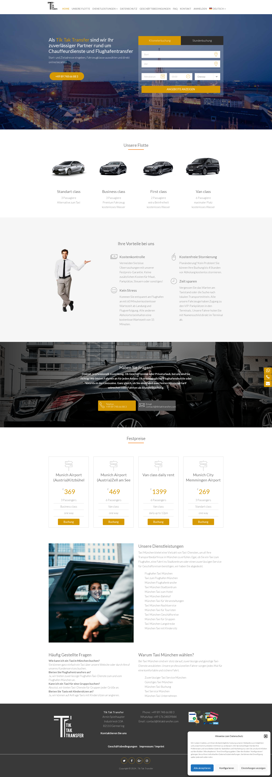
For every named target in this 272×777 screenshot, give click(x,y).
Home (65, 8)
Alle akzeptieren (202, 768)
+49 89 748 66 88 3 (66, 76)
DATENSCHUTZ (128, 8)
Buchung (69, 521)
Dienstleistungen (104, 8)
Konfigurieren (226, 768)
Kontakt (185, 8)
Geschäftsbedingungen (155, 8)
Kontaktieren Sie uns (114, 733)
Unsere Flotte (81, 8)
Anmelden (200, 8)
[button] (265, 736)
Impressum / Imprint (151, 746)
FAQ (175, 8)
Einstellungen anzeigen (253, 768)
